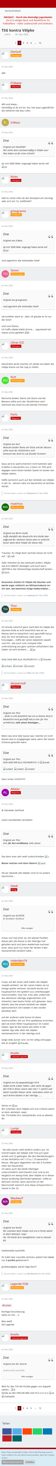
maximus (31, 595)
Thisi (29, 673)
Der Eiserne (32, 1273)
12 (40, 42)
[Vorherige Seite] (11, 43)
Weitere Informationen (12, 1462)
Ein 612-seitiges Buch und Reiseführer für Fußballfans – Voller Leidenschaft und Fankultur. (28, 20)
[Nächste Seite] (45, 43)
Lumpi (7, 1305)
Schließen (30, 1462)
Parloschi (31, 493)
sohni (7, 34)
